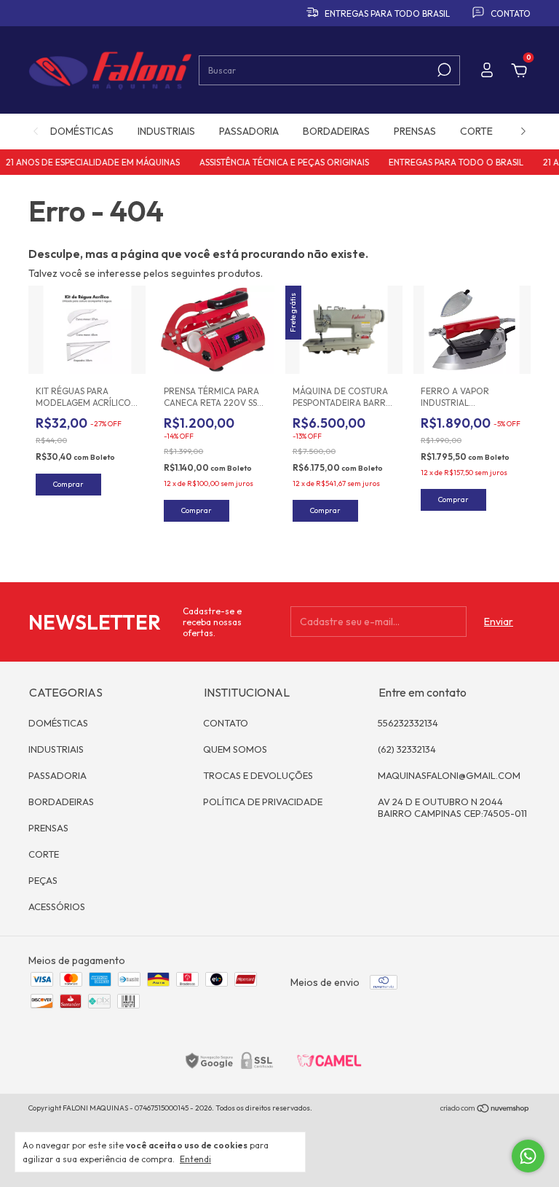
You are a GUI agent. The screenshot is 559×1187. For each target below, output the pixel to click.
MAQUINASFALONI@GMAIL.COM (449, 775)
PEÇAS (43, 880)
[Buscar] (442, 70)
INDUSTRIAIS (166, 131)
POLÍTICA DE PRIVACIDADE (262, 801)
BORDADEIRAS (336, 131)
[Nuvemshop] (485, 1110)
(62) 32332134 (407, 749)
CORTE (476, 131)
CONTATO (225, 723)
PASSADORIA (249, 131)
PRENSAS (415, 131)
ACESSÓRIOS (56, 906)
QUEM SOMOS (235, 749)
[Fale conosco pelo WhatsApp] (528, 1156)
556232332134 (408, 723)
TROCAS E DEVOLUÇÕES (258, 775)
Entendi (195, 1158)
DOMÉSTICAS (82, 131)
